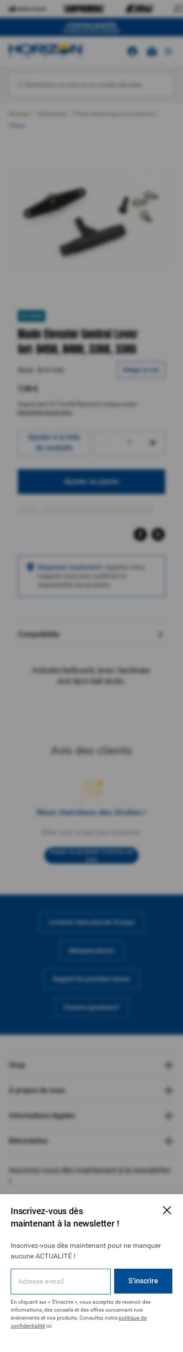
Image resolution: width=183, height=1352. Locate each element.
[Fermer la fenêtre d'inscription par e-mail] (167, 1210)
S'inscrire (143, 1281)
